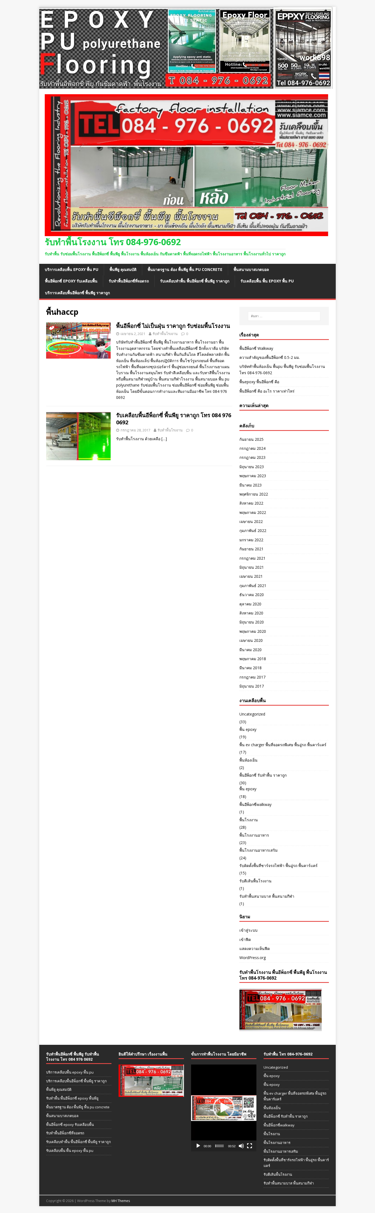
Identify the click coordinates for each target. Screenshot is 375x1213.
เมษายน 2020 (251, 640)
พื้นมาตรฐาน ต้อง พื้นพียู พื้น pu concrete (185, 269)
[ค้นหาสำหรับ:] (284, 316)
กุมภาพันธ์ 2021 (252, 585)
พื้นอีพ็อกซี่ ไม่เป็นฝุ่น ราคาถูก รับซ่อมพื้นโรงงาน (173, 326)
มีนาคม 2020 (250, 649)
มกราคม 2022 (251, 539)
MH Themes (120, 1200)
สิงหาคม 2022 (251, 503)
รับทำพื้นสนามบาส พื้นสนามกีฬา (266, 896)
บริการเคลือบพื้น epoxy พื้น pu (71, 269)
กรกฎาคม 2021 (252, 558)
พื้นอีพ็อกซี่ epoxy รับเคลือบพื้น (71, 281)
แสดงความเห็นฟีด (254, 948)
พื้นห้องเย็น (248, 760)
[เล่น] (198, 1146)
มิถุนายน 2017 (251, 686)
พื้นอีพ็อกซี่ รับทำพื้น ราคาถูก (263, 775)
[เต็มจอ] (249, 1146)
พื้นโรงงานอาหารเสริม (258, 850)
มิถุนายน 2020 (251, 622)
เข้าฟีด (245, 939)
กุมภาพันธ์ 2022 (252, 530)
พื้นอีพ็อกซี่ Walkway (256, 348)
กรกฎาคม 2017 (252, 677)
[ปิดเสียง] (241, 1146)
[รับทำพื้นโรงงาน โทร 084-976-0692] (185, 85)
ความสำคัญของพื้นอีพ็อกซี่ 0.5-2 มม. (269, 357)
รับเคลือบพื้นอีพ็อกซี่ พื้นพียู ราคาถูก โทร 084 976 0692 (173, 418)
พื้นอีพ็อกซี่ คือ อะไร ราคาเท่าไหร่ (267, 391)
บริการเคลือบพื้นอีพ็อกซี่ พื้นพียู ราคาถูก (77, 292)
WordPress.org (252, 957)
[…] (164, 438)
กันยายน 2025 (251, 439)
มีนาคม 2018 (250, 667)
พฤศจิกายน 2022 (253, 494)
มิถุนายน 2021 (251, 567)
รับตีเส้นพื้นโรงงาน (255, 880)
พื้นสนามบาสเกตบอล (251, 269)
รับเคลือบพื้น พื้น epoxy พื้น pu (267, 281)
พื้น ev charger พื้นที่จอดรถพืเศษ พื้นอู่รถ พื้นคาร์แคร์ (282, 744)
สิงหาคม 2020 (251, 613)
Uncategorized (252, 714)
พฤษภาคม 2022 (252, 512)
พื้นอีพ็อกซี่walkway (255, 804)
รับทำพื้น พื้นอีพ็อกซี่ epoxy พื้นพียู (72, 1098)
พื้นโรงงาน (248, 819)
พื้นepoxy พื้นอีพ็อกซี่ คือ (259, 381)
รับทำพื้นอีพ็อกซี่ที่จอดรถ (129, 281)
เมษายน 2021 (251, 576)
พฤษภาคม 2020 (252, 631)
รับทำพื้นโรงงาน (165, 333)
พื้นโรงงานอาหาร (254, 835)
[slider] (219, 1146)
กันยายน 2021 (251, 548)
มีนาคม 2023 (250, 485)
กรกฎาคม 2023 (252, 457)
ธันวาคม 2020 (251, 594)
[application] (223, 1108)
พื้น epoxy (247, 729)
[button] (224, 1108)
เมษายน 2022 (251, 521)
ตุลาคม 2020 (250, 603)
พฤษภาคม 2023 (252, 475)
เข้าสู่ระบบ (248, 930)
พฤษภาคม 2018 (252, 658)
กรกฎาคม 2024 (252, 448)
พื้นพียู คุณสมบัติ (123, 269)
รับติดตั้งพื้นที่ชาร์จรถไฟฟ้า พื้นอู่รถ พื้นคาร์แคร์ (278, 865)
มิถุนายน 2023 (251, 466)
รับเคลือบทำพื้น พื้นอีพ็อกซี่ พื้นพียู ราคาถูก (194, 281)
